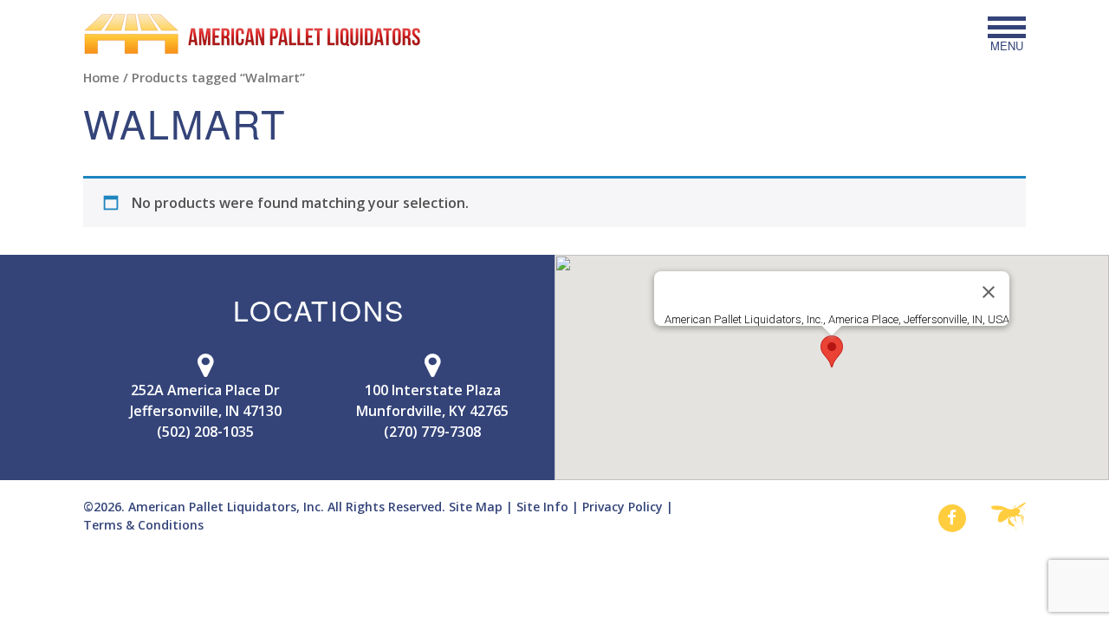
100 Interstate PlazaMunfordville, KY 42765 (432, 400)
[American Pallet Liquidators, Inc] (252, 34)
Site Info (542, 506)
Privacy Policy (622, 506)
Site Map (476, 506)
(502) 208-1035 (205, 431)
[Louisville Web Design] (1008, 517)
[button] (831, 351)
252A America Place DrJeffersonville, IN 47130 (206, 400)
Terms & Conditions (143, 525)
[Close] (988, 292)
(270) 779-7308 (432, 431)
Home (101, 77)
